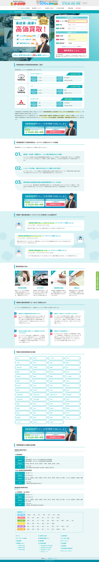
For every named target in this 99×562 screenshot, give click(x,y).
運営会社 (85, 3)
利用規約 (64, 46)
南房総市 (18, 417)
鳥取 (28, 526)
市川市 (67, 358)
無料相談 (78, 8)
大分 (48, 529)
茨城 (28, 517)
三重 (72, 520)
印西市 (51, 362)
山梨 (48, 520)
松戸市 (67, 413)
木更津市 (18, 376)
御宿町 (51, 367)
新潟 (28, 520)
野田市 (18, 413)
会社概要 (64, 543)
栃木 (33, 517)
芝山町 (34, 385)
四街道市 (52, 422)
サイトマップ (65, 540)
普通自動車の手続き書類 (46, 545)
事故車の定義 (21, 545)
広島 (43, 526)
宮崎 (53, 529)
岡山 (38, 526)
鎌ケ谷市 (52, 372)
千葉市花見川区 (53, 394)
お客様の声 (64, 535)
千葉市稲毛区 (19, 394)
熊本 (43, 529)
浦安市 (67, 362)
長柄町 (18, 408)
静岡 (63, 520)
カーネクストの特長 (23, 8)
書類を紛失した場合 (45, 549)
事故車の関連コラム (44, 538)
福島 (59, 514)
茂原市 (51, 417)
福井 (43, 520)
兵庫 (43, 523)
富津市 (34, 413)
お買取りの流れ (49, 8)
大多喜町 (35, 367)
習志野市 (52, 408)
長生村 (67, 399)
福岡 (28, 529)
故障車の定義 (21, 547)
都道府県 (62, 43)
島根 (33, 526)
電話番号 (62, 39)
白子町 (51, 385)
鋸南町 (51, 376)
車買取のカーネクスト (52, 558)
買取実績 (70, 8)
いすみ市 (52, 358)
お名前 (61, 35)
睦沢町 (34, 417)
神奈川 (58, 517)
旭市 (17, 358)
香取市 (34, 372)
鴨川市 (67, 372)
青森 (34, 514)
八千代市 (18, 422)
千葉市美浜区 (19, 399)
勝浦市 (18, 372)
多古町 (51, 390)
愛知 (67, 520)
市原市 (34, 362)
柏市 (67, 367)
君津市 (34, 376)
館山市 (67, 390)
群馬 (38, 517)
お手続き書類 (60, 8)
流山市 (34, 408)
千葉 (48, 517)
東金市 (34, 403)
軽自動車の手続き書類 (46, 547)
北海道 (28, 514)
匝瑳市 (18, 390)
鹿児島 (58, 529)
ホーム (18, 535)
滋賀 (28, 523)
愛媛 (63, 526)
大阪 (38, 523)
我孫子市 (35, 358)
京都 (33, 523)
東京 (53, 517)
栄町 (34, 381)
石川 (38, 520)
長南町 (18, 403)
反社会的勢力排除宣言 (67, 548)
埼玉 (43, 517)
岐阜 (58, 520)
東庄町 (51, 403)
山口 (48, 526)
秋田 (49, 514)
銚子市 (51, 399)
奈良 (48, 523)
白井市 (67, 385)
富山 (33, 520)
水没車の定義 (21, 549)
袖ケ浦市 (35, 390)
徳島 (53, 526)
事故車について (36, 8)
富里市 (67, 403)
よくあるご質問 (65, 538)
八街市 (67, 417)
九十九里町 (69, 376)
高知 (67, 526)
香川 (58, 526)
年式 (61, 24)
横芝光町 (35, 422)
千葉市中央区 (36, 394)
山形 (54, 514)
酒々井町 (18, 385)
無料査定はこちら (72, 50)
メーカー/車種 (63, 21)
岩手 (39, 514)
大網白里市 (19, 367)
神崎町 (18, 381)
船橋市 (51, 413)
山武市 (67, 381)
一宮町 (18, 362)
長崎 (38, 529)
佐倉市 (51, 381)
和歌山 (53, 523)
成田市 (67, 408)
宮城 (44, 514)
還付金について (44, 551)
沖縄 (64, 529)
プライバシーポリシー (72, 46)
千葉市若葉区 (36, 399)
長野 (53, 520)
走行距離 (62, 28)
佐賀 (33, 529)
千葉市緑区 (69, 394)
